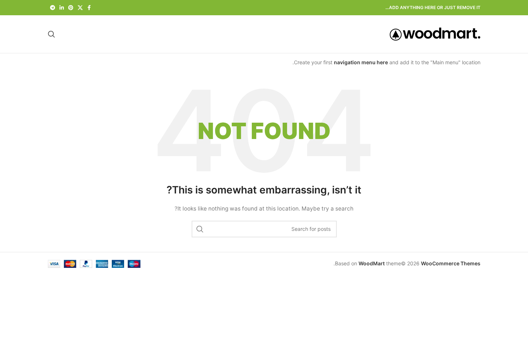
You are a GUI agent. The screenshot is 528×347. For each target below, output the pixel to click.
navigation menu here (361, 62)
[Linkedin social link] (61, 8)
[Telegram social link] (52, 8)
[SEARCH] (200, 229)
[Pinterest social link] (70, 8)
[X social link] (80, 8)
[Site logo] (435, 33)
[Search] (51, 34)
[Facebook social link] (89, 8)
